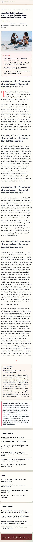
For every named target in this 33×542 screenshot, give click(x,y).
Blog (7, 7)
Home (2, 7)
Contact (9, 424)
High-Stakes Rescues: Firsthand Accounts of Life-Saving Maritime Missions (16, 68)
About (4, 424)
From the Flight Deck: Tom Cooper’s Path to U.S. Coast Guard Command (16, 59)
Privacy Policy (16, 537)
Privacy (13, 424)
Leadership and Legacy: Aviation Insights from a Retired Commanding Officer (17, 72)
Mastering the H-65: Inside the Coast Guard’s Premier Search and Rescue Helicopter (16, 63)
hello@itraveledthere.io (16, 536)
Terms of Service (23, 537)
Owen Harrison (6, 21)
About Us (4, 537)
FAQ (29, 537)
